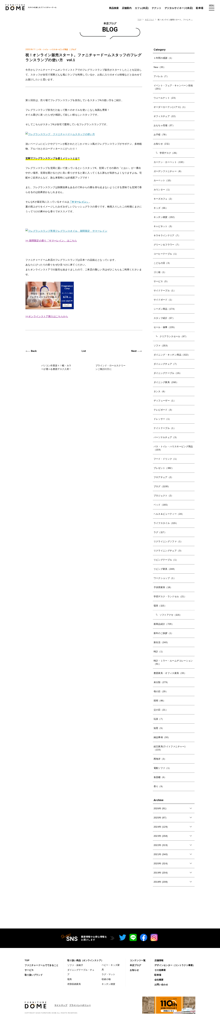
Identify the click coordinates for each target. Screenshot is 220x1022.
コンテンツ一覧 (138, 960)
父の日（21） (161, 709)
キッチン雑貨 (108, 984)
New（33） (160, 67)
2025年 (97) (160, 817)
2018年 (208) (161, 882)
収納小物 (106, 979)
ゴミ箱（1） (160, 272)
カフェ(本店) (141, 8)
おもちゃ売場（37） (164, 125)
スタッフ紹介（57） (164, 318)
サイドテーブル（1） (165, 290)
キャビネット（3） (163, 226)
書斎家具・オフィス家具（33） (170, 673)
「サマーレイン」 (79, 201)
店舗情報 (158, 960)
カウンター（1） (162, 189)
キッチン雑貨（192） (165, 217)
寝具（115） (160, 605)
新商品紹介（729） (164, 624)
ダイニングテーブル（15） (168, 373)
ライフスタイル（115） (166, 523)
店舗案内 (127, 8)
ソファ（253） (161, 345)
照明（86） (160, 700)
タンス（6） (160, 391)
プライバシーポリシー (80, 1005)
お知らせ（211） (162, 143)
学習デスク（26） (169, 153)
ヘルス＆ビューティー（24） (169, 514)
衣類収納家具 (74, 984)
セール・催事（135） (165, 327)
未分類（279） (161, 682)
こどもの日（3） (162, 263)
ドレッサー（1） (162, 419)
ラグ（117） (160, 532)
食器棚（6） (160, 777)
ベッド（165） (161, 504)
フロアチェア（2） (163, 477)
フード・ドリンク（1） (166, 459)
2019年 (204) (161, 872)
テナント (156, 8)
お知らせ (134, 970)
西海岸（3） (160, 759)
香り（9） (159, 786)
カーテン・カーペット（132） (169, 162)
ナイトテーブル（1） (165, 428)
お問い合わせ (161, 984)
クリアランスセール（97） (174, 336)
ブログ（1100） (162, 486)
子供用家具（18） (163, 587)
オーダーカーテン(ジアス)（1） (170, 107)
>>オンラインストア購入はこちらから (46, 316)
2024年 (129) (161, 826)
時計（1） (159, 651)
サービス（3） (161, 281)
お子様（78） (161, 134)
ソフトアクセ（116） (171, 615)
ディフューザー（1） (165, 400)
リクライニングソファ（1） (168, 541)
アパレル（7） (161, 76)
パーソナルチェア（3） (166, 437)
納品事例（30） (162, 737)
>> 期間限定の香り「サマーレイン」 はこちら (51, 240)
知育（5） (159, 728)
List (84, 351)
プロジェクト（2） (163, 495)
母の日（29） (161, 691)
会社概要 (158, 979)
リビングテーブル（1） (166, 559)
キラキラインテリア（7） (167, 235)
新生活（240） (161, 642)
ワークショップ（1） (165, 578)
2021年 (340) (161, 854)
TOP (139, 20)
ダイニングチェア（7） (166, 364)
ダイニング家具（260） (166, 382)
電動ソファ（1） (162, 768)
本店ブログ (149, 20)
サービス (29, 970)
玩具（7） (159, 719)
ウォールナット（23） (165, 98)
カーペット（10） (163, 180)
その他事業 (160, 970)
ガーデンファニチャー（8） (168, 171)
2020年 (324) (161, 863)
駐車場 (199, 8)
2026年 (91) (160, 808)
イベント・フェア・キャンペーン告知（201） (173, 87)
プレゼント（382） (164, 468)
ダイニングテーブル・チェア (80, 972)
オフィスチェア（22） (165, 116)
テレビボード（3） (163, 409)
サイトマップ (60, 1005)
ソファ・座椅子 (75, 965)
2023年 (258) (161, 836)
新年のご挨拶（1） (163, 633)
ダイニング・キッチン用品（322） (172, 354)
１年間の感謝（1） (163, 58)
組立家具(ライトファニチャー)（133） (169, 748)
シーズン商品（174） (165, 309)
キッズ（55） (161, 208)
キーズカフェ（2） (163, 198)
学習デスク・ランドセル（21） (170, 596)
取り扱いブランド (34, 975)
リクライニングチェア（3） (168, 550)
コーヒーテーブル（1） (166, 254)
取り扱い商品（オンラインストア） (85, 960)
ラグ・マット (108, 974)
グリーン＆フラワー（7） (167, 244)
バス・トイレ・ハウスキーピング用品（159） (173, 448)
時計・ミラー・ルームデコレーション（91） (173, 662)
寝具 (69, 979)
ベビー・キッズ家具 (111, 967)
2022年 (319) (161, 845)
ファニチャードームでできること (41, 965)
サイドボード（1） (163, 299)
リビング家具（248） (165, 569)
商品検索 (114, 8)
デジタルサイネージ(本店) (179, 8)
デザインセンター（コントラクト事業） (174, 965)
